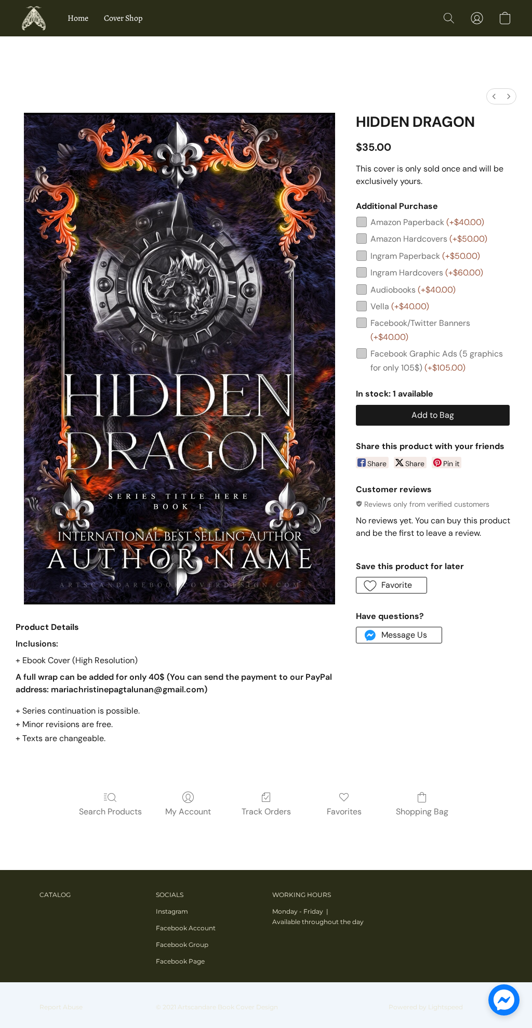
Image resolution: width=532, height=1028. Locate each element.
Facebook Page (180, 961)
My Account (188, 811)
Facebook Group (182, 944)
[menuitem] (494, 96)
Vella (399, 306)
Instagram (172, 911)
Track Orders (266, 811)
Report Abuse (61, 1007)
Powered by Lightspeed (426, 1007)
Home (78, 18)
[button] (34, 18)
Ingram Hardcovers (426, 272)
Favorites (344, 811)
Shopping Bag (422, 811)
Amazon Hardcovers (428, 238)
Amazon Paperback (427, 222)
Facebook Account (186, 928)
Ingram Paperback (425, 256)
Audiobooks (413, 289)
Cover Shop (123, 18)
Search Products (110, 811)
